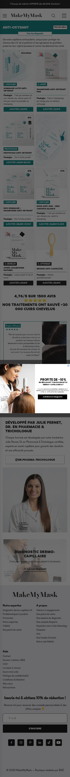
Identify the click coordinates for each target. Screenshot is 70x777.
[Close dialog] (68, 366)
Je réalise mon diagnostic (53, 397)
